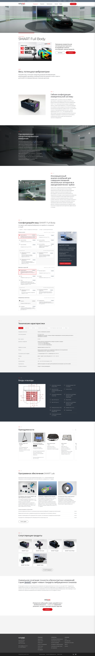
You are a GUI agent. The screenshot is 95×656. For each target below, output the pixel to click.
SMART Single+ (40, 646)
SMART (27, 582)
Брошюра (60, 52)
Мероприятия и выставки (69, 642)
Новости (66, 644)
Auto (50, 57)
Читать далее (23, 521)
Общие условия (59, 654)
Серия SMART (40, 639)
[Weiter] (76, 430)
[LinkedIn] (73, 654)
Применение (49, 3)
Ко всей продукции (47, 569)
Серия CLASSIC (40, 640)
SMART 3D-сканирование (42, 644)
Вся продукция (40, 649)
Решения (42, 3)
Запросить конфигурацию (65, 263)
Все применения (54, 647)
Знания (56, 3)
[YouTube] (76, 654)
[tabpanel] (47, 349)
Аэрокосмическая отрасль (55, 640)
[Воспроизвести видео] (35, 50)
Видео (61, 3)
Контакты (71, 52)
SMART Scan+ (40, 642)
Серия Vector (40, 647)
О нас (66, 639)
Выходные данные (42, 654)
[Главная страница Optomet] (21, 4)
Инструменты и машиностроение (57, 644)
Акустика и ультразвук (55, 642)
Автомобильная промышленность (57, 639)
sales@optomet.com (24, 645)
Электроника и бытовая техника (56, 646)
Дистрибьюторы (67, 640)
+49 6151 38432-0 (23, 647)
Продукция (35, 3)
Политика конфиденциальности (51, 654)
